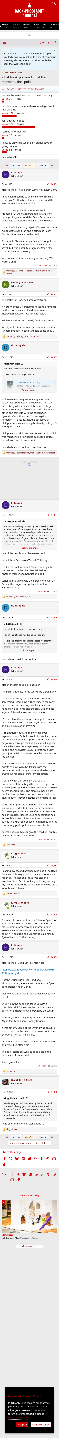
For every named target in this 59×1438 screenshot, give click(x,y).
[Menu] (4, 42)
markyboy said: (12, 363)
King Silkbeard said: (14, 1098)
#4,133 (54, 357)
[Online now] (8, 859)
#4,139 (54, 957)
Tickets (26, 26)
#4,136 (54, 679)
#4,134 (54, 515)
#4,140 (54, 1092)
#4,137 (54, 865)
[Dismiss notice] (54, 51)
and (18, 596)
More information (18, 1417)
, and (22, 336)
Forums (16, 26)
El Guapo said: (11, 623)
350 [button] (8, 124)
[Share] (48, 184)
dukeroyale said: (12, 521)
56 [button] (7, 149)
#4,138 (54, 914)
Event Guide (39, 26)
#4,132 (54, 294)
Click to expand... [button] (29, 390)
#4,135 (54, 617)
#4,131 (54, 184)
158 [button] (8, 113)
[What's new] (48, 42)
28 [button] (7, 98)
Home (5, 26)
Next (41, 165)
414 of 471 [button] (29, 165)
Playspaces (7, 1235)
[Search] (55, 42)
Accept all (22, 1424)
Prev (17, 165)
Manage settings (41, 1424)
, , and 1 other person (29, 272)
